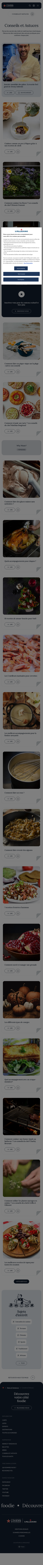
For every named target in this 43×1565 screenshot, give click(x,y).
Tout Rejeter (21, 279)
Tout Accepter (21, 274)
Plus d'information (28, 263)
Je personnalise (21, 268)
